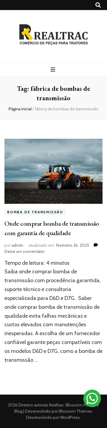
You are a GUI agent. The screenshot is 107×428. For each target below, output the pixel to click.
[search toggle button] (98, 5)
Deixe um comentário (24, 251)
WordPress (70, 417)
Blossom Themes (75, 411)
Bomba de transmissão (35, 212)
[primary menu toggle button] (54, 69)
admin (17, 245)
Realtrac (56, 405)
